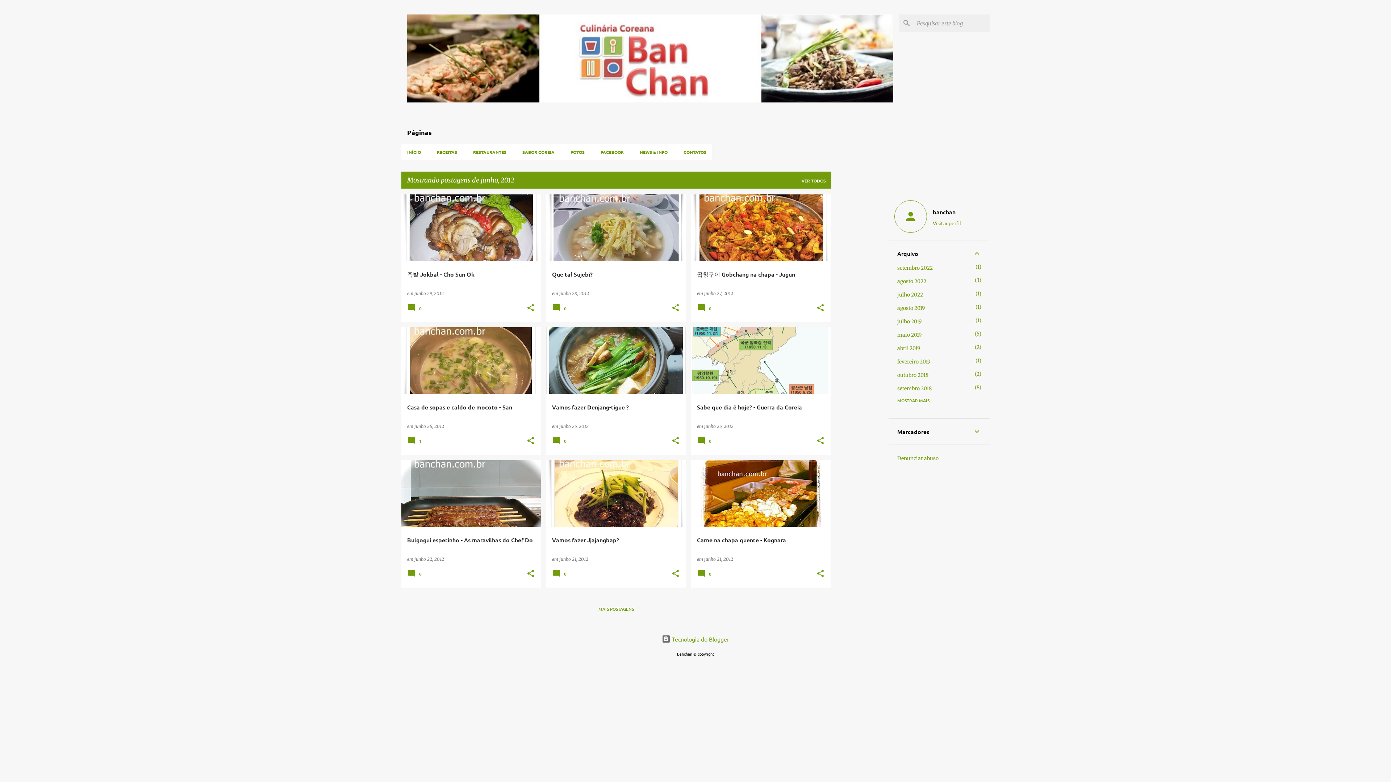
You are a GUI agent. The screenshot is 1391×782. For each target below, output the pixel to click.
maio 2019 (909, 335)
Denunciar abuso (918, 458)
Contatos (695, 152)
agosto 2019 (911, 308)
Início (414, 152)
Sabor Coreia (538, 152)
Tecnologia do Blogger (700, 639)
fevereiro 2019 (913, 361)
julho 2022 (910, 294)
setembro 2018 (914, 388)
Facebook (612, 152)
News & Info (654, 152)
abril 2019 (908, 348)
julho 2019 (909, 321)
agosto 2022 (911, 281)
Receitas (447, 152)
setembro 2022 (915, 268)
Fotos (578, 152)
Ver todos (814, 181)
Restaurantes (489, 152)
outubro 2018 (912, 375)
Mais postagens (616, 609)
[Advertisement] (860, 303)
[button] (530, 308)
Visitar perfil (947, 223)
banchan (944, 211)
